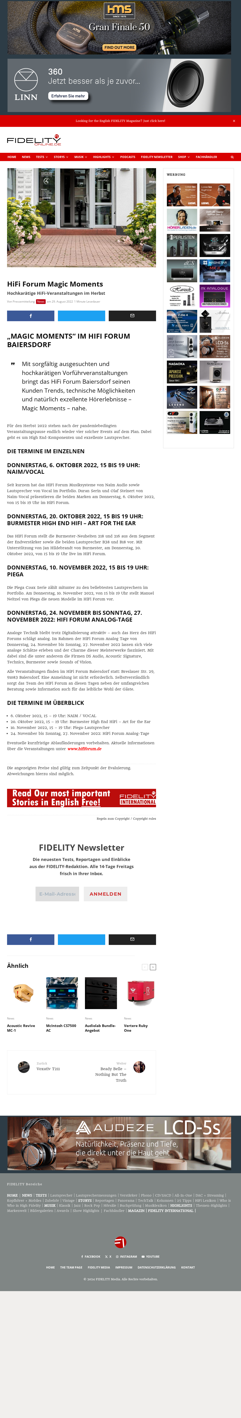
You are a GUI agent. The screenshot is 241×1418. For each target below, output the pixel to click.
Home (12, 157)
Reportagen (104, 1200)
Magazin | (138, 1211)
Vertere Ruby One (136, 1028)
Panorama (126, 1200)
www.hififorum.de (84, 749)
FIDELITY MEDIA (99, 1267)
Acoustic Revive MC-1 (21, 1028)
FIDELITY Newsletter (157, 157)
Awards (63, 1211)
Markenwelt (17, 1211)
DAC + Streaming (210, 1195)
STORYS (85, 1200)
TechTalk (145, 1200)
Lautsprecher (61, 1195)
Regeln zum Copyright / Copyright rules (126, 818)
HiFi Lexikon (205, 1200)
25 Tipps (184, 1200)
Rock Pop (92, 1205)
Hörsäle (110, 1205)
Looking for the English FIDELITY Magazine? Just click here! (120, 121)
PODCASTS (127, 157)
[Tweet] (81, 316)
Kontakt (188, 1267)
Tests (40, 157)
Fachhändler (206, 157)
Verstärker (128, 1195)
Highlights (102, 157)
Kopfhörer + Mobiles (24, 1200)
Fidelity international (170, 1211)
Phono (146, 1195)
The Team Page (71, 1267)
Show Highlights (86, 1211)
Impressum (123, 1267)
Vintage (69, 1200)
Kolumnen (165, 1200)
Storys (59, 157)
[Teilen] (30, 316)
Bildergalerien (41, 1211)
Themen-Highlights (211, 1205)
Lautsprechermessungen (96, 1195)
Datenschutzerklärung (157, 1267)
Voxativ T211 (48, 1066)
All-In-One (183, 1195)
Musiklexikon (156, 1205)
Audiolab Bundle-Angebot (100, 1028)
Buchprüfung (130, 1205)
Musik (79, 157)
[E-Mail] (132, 316)
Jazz (77, 1205)
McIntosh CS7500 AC (61, 1028)
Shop (182, 157)
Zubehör (52, 1200)
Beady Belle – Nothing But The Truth (110, 1072)
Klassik (64, 1205)
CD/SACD (163, 1195)
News (26, 157)
